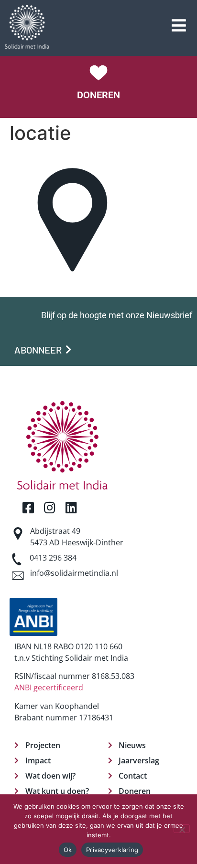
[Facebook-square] (28, 507)
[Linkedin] (71, 507)
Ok (68, 850)
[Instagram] (49, 507)
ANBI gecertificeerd (48, 687)
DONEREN (98, 95)
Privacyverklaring (112, 850)
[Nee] (182, 828)
